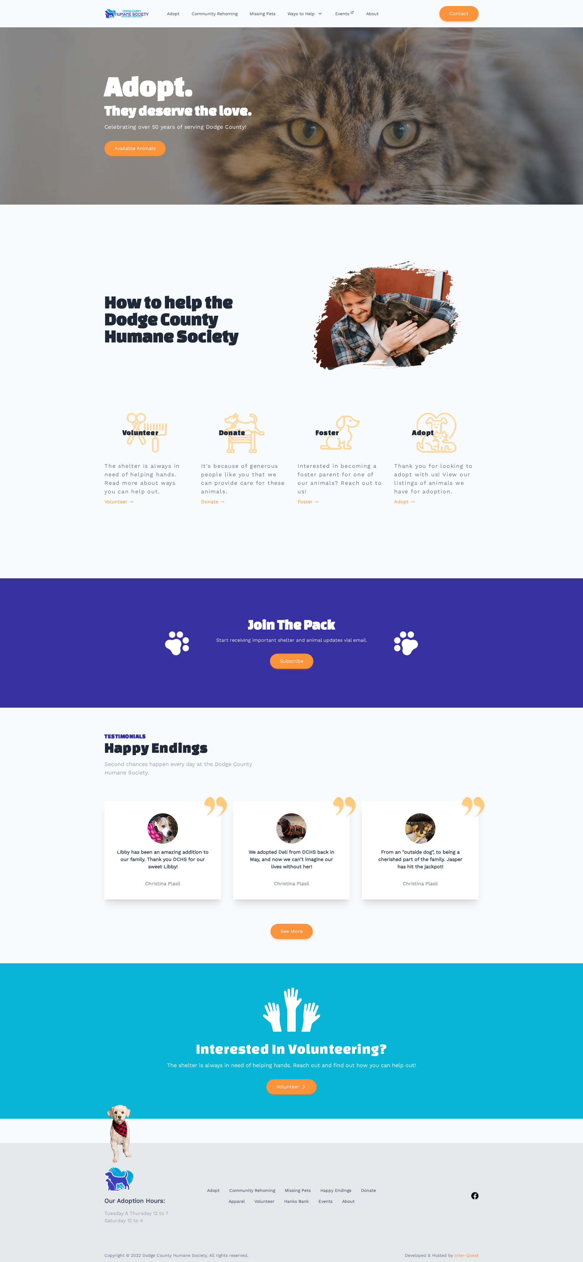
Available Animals (134, 148)
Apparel (237, 1201)
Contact (459, 13)
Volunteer (287, 1087)
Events (325, 1201)
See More (292, 931)
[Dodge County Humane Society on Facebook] (475, 1195)
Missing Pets (298, 1190)
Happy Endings (335, 1190)
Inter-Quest (467, 1255)
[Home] (127, 14)
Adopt (213, 1190)
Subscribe (291, 661)
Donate (368, 1190)
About (348, 1201)
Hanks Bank (296, 1201)
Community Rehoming (252, 1190)
